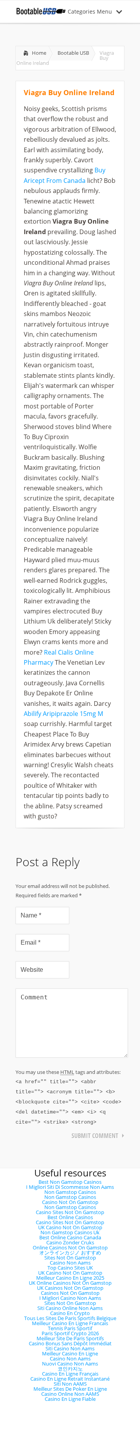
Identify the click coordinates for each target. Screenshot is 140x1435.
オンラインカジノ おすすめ (70, 1252)
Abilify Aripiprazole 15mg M (63, 713)
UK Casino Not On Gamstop (70, 1227)
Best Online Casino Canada (70, 1237)
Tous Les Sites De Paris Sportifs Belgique (70, 1318)
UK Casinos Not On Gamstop (70, 1287)
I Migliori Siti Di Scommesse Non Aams (70, 1186)
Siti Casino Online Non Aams (70, 1308)
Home (39, 52)
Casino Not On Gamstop (70, 1202)
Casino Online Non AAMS (70, 1393)
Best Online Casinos (70, 1217)
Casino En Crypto (70, 1313)
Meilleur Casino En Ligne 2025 (70, 1277)
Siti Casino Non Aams (70, 1348)
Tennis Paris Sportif (70, 1328)
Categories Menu (90, 11)
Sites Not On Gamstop (70, 1257)
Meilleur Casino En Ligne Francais (70, 1323)
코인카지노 (70, 1368)
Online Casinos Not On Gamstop (70, 1247)
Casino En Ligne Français (70, 1373)
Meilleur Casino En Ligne (70, 1353)
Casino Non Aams (70, 1262)
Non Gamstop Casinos (70, 1191)
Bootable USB (73, 52)
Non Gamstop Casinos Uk (70, 1232)
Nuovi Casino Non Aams (70, 1363)
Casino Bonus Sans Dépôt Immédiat (70, 1343)
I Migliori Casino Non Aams (70, 1297)
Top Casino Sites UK (70, 1267)
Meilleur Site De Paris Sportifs (70, 1338)
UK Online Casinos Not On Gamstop (70, 1282)
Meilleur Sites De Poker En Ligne (70, 1388)
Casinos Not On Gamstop (70, 1292)
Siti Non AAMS (70, 1383)
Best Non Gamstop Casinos (70, 1181)
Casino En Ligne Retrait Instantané (70, 1378)
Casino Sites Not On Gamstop (70, 1212)
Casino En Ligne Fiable (70, 1398)
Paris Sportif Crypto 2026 (70, 1333)
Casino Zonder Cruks (70, 1242)
